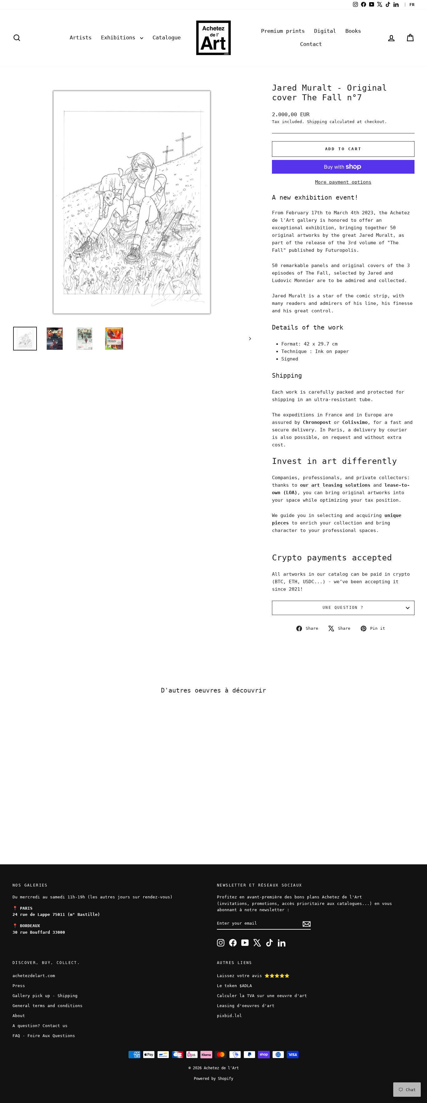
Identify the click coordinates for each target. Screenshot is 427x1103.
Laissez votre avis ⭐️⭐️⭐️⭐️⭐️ (253, 975)
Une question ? (343, 607)
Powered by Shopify (213, 1078)
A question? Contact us (40, 1025)
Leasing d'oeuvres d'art (245, 1005)
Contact (311, 44)
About (19, 1015)
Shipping (317, 121)
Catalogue (167, 37)
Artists (81, 37)
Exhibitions (119, 37)
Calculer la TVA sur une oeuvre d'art (262, 995)
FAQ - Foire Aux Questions (44, 1035)
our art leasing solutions (335, 485)
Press (19, 985)
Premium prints (283, 31)
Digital (325, 31)
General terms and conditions (48, 1005)
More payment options (343, 182)
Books (353, 31)
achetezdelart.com (34, 975)
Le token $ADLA (234, 985)
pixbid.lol (229, 1015)
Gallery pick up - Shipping (45, 995)
